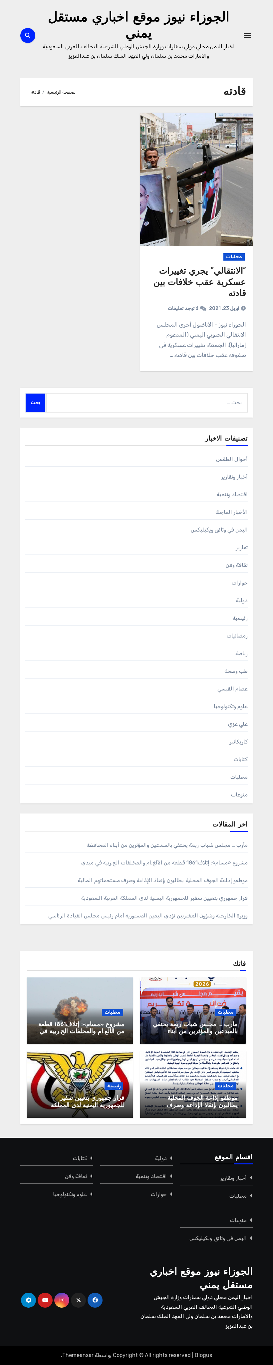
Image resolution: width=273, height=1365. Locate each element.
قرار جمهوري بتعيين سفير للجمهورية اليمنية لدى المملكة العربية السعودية (164, 898)
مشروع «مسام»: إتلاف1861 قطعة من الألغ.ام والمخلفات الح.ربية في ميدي (164, 862)
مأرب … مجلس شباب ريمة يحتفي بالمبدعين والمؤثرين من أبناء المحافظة (167, 845)
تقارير (242, 547)
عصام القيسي (232, 688)
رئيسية (240, 618)
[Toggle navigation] (247, 35)
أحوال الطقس (232, 459)
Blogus (203, 1355)
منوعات (239, 794)
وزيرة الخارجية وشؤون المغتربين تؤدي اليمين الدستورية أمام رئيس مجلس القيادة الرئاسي (148, 915)
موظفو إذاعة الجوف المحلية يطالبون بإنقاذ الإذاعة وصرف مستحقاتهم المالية (163, 880)
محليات (234, 257)
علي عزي (238, 724)
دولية (242, 600)
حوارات (240, 583)
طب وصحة (236, 671)
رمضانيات (237, 636)
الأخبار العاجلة (231, 512)
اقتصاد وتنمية (232, 494)
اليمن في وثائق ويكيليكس (219, 530)
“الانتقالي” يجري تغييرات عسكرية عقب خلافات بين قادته (199, 283)
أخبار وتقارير (234, 477)
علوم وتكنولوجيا (231, 706)
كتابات (241, 759)
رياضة (241, 653)
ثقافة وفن (237, 565)
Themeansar (78, 1355)
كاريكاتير (238, 741)
